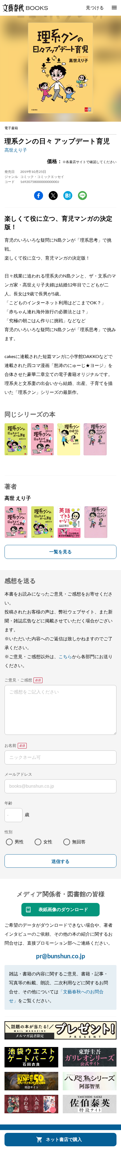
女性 (47, 842)
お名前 (10, 746)
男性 (19, 842)
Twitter (53, 195)
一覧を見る (60, 552)
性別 (8, 832)
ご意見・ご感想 (18, 680)
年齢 (8, 803)
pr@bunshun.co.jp (60, 956)
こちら (65, 657)
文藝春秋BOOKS (25, 7)
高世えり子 (16, 150)
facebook (38, 195)
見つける (95, 8)
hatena (67, 195)
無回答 (79, 842)
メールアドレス (18, 774)
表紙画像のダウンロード (63, 909)
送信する (60, 861)
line (82, 195)
